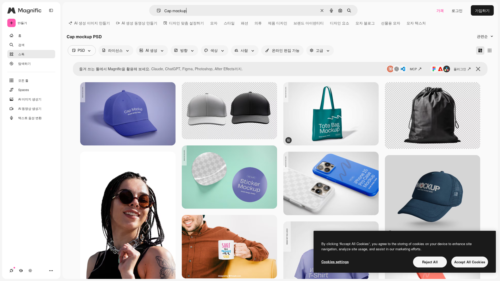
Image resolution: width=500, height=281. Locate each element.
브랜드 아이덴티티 (308, 22)
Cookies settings (335, 261)
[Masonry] (480, 50)
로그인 (457, 10)
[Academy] (21, 270)
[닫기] (478, 69)
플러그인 (460, 69)
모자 (213, 22)
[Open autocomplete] (156, 10)
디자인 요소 (339, 22)
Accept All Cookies (469, 261)
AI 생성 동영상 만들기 (139, 22)
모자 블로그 (365, 22)
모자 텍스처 (416, 22)
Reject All (430, 261)
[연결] (11, 270)
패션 (244, 22)
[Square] (489, 50)
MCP (413, 69)
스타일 (229, 22)
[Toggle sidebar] (51, 10)
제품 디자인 (277, 22)
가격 (440, 10)
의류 (258, 22)
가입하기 (482, 10)
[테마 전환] (30, 270)
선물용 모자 (390, 22)
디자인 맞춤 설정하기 (186, 22)
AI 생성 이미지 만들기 (92, 22)
